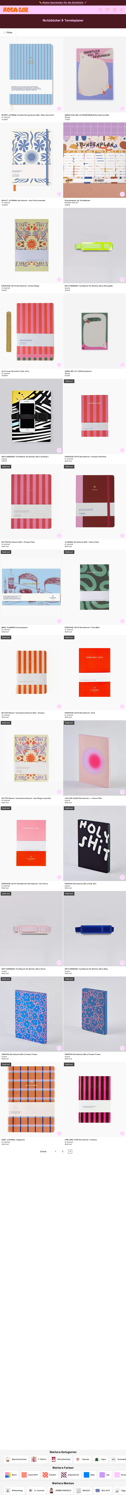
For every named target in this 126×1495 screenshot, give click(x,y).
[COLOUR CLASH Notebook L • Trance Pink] (94, 758)
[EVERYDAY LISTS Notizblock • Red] (94, 672)
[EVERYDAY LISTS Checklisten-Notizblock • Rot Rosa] (31, 843)
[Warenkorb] (114, 9)
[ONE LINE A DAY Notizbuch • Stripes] (94, 1099)
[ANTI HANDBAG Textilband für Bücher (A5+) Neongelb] (94, 245)
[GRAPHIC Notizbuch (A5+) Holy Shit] (94, 843)
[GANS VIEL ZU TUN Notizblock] (94, 331)
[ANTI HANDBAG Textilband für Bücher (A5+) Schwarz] (31, 416)
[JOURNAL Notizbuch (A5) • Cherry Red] (94, 501)
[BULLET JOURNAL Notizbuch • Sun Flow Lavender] (31, 160)
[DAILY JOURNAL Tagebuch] (31, 1099)
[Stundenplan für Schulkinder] (94, 160)
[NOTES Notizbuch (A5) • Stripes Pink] (31, 501)
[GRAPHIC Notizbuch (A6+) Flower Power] (94, 1014)
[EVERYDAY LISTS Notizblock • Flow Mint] (94, 587)
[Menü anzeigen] (121, 10)
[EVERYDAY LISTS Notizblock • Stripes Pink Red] (94, 416)
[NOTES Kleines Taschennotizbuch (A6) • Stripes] (31, 672)
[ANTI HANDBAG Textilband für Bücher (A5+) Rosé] (31, 928)
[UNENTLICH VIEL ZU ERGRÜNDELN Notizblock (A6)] (94, 74)
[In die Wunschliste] (59, 108)
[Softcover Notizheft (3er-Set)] (31, 331)
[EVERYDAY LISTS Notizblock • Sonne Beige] (31, 245)
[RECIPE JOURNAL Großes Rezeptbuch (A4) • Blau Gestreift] (31, 74)
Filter (9, 32)
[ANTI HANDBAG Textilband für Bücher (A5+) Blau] (94, 928)
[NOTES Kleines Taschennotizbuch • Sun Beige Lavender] (31, 758)
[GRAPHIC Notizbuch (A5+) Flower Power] (31, 1014)
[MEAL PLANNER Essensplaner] (31, 587)
